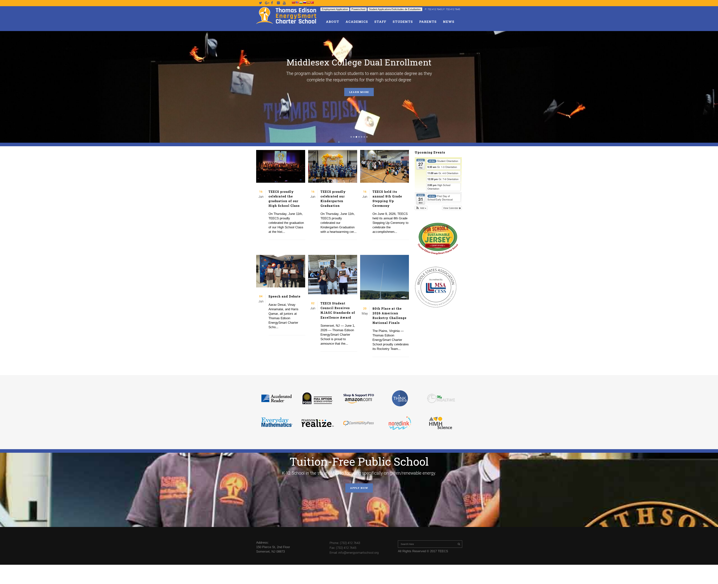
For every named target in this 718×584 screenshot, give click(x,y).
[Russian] (304, 2)
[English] (297, 2)
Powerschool (358, 9)
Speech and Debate (284, 296)
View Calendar (451, 207)
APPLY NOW (359, 488)
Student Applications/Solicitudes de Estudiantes (395, 9)
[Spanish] (308, 2)
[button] (421, 208)
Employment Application (335, 9)
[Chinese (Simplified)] (293, 2)
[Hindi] (301, 2)
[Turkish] (312, 2)
